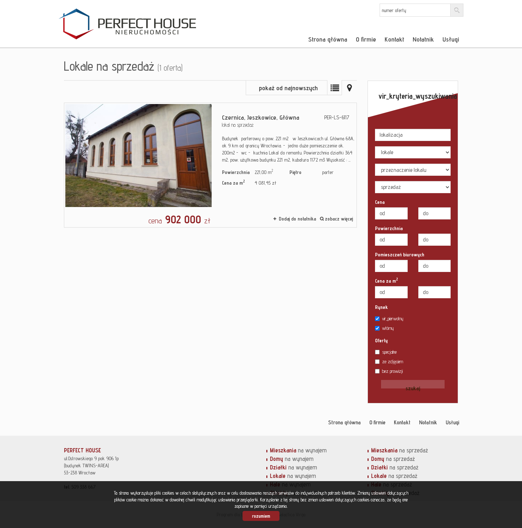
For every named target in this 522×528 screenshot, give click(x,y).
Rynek (381, 307)
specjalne (389, 352)
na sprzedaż (399, 450)
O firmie (366, 39)
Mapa (349, 87)
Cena (380, 202)
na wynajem (298, 450)
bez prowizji (392, 371)
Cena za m (386, 280)
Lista (334, 87)
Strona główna (327, 39)
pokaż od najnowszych (288, 88)
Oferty (381, 340)
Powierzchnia (389, 228)
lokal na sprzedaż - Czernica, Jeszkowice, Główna (210, 165)
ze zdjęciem (392, 361)
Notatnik (423, 39)
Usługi (450, 39)
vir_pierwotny (392, 318)
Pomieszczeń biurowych (399, 254)
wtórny (388, 328)
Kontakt (394, 39)
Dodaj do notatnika (297, 219)
